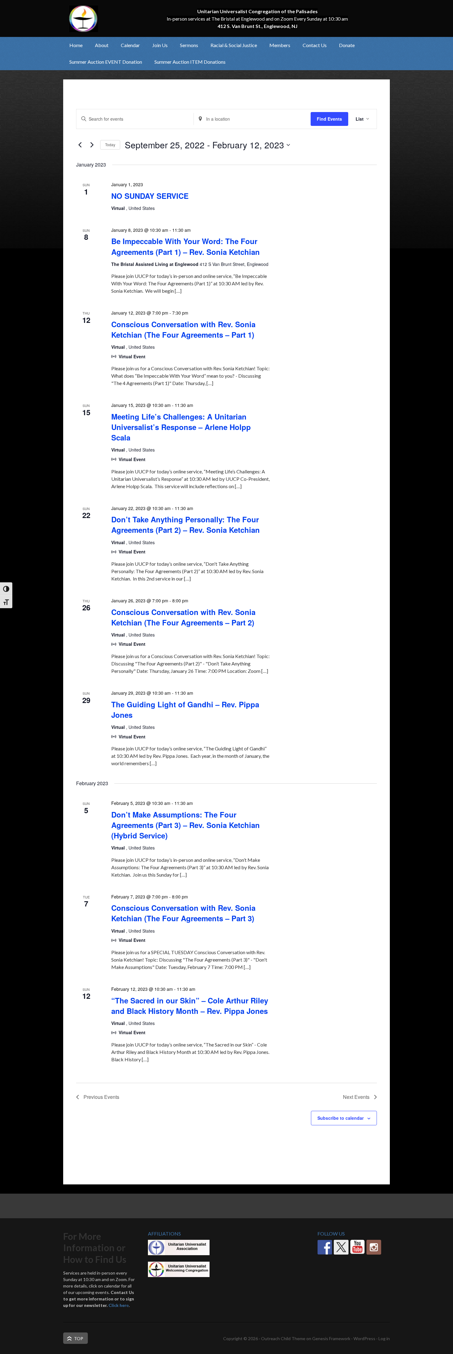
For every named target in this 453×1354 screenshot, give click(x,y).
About (98, 45)
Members (276, 45)
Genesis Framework (331, 1338)
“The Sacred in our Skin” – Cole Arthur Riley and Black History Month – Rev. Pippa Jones (189, 1005)
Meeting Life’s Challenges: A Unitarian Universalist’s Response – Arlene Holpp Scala (181, 427)
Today (110, 144)
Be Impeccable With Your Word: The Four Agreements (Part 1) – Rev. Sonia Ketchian (185, 246)
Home (76, 45)
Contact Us (315, 45)
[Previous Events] (80, 145)
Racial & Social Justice (230, 45)
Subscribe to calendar (340, 1118)
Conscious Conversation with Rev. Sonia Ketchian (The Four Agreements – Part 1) (183, 329)
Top (78, 1338)
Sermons (189, 45)
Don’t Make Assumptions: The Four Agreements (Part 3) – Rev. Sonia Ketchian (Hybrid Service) (185, 825)
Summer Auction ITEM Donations (190, 62)
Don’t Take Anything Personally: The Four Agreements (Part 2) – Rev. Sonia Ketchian (185, 524)
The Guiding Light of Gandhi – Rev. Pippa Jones (185, 709)
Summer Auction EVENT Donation (105, 62)
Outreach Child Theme (283, 1338)
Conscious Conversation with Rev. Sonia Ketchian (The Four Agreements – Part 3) (183, 912)
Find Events (329, 119)
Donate (347, 45)
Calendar (130, 45)
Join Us (157, 45)
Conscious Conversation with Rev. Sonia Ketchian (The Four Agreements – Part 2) (183, 617)
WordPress (364, 1338)
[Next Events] (92, 145)
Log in (384, 1338)
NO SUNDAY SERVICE (150, 196)
